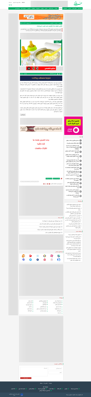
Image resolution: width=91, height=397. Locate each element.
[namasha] (44, 261)
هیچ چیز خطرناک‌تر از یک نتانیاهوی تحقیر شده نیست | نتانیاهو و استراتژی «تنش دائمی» (73, 249)
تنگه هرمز (13, 388)
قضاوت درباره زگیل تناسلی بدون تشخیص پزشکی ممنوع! (73, 183)
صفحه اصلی (80, 8)
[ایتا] (23, 257)
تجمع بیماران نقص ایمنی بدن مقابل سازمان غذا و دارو (50, 224)
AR (23, 2)
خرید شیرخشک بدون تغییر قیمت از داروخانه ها (52, 221)
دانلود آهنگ (59, 311)
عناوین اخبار (74, 8)
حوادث (56, 8)
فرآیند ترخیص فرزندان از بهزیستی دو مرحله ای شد (72, 168)
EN (22, 2)
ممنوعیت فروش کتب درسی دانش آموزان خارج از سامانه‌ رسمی (72, 164)
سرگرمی (28, 8)
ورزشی (42, 8)
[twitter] (48, 184)
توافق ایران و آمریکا (41, 388)
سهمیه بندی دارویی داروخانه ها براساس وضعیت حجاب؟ (50, 227)
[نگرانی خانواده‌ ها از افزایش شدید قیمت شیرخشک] (50, 184)
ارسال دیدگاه (26, 378)
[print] (59, 74)
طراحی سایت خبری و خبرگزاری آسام (14, 394)
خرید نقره (59, 313)
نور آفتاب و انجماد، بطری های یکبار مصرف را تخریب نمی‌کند (49, 229)
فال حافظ (59, 388)
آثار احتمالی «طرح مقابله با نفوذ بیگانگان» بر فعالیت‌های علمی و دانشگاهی (73, 212)
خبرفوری (70, 394)
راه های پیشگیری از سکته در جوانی (72, 140)
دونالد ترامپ (51, 388)
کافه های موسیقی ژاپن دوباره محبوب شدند (72, 186)
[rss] (11, 5)
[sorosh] (58, 261)
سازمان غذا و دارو (56, 178)
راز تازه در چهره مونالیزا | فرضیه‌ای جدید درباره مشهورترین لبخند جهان (74, 259)
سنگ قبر (30, 306)
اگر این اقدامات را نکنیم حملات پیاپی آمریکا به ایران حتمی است (73, 237)
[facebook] (44, 184)
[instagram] (51, 261)
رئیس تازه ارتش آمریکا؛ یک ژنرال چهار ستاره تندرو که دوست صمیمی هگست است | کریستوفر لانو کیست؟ (73, 254)
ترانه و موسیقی (29, 302)
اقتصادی (65, 8)
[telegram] (37, 257)
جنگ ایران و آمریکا (74, 388)
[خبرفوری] (75, 3)
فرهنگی (33, 8)
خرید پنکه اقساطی (43, 306)
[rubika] (44, 257)
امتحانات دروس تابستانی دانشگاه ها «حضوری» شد (72, 179)
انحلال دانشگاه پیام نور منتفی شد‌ (73, 143)
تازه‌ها (80, 137)
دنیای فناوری (45, 304)
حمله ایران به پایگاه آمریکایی (44, 390)
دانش (46, 8)
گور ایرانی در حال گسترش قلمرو (74, 215)
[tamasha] (30, 257)
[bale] (58, 257)
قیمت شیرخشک (49, 178)
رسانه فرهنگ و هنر (58, 301)
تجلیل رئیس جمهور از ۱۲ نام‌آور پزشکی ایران (72, 218)
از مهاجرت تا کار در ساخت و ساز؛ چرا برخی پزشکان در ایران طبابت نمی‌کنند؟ (72, 191)
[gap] (23, 261)
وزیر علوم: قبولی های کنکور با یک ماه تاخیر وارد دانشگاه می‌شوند (73, 172)
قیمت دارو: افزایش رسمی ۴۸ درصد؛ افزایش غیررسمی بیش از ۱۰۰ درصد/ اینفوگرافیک (72, 147)
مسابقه (41, 383)
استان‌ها (38, 8)
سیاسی (69, 8)
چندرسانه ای (17, 8)
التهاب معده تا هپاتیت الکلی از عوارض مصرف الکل (72, 151)
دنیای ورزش (45, 302)
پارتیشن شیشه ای (43, 311)
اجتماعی (60, 8)
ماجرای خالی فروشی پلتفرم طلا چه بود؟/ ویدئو (73, 209)
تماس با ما (46, 383)
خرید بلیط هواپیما (58, 308)
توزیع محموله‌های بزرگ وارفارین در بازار (53, 232)
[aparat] (51, 257)
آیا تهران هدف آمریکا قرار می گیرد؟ (74, 234)
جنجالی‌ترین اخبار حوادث (57, 302)
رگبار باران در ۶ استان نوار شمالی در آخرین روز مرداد (72, 195)
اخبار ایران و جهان (58, 304)
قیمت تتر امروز (58, 306)
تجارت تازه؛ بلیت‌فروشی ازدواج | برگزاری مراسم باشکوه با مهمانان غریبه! (74, 205)
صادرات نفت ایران (22, 388)
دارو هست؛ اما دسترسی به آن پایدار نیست (72, 175)
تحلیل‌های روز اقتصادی (43, 301)
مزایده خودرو (29, 308)
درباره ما (50, 383)
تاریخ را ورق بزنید (29, 304)
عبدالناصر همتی (31, 388)
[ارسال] (57, 74)
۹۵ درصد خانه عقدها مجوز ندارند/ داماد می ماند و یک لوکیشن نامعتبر (72, 160)
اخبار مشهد (30, 301)
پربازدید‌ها (80, 201)
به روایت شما (23, 8)
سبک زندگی (51, 8)
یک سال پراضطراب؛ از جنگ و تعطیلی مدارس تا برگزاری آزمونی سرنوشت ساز (72, 156)
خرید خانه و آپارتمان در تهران (41, 308)
